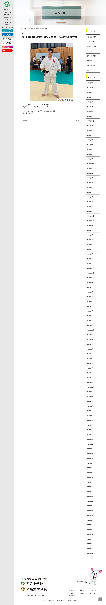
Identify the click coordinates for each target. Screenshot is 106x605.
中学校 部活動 (91, 42)
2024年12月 (90, 164)
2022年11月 (90, 278)
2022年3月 (90, 316)
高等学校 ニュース (92, 61)
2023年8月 (90, 235)
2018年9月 (90, 515)
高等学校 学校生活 (92, 51)
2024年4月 (90, 197)
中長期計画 (72, 595)
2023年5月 (90, 249)
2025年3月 (90, 149)
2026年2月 (90, 107)
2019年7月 (90, 468)
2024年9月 (90, 178)
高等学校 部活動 (92, 56)
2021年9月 (90, 344)
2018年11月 (90, 506)
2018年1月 (90, 553)
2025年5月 (90, 140)
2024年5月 (90, 192)
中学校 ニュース (91, 46)
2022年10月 (90, 282)
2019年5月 (90, 477)
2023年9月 (90, 230)
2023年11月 (90, 221)
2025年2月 (90, 154)
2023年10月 (90, 225)
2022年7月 (90, 297)
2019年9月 (90, 458)
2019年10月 (90, 453)
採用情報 (72, 593)
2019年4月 (90, 482)
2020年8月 (90, 406)
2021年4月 (90, 368)
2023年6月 (90, 244)
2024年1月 (90, 211)
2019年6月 (90, 472)
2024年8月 (90, 183)
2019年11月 (90, 449)
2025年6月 (90, 135)
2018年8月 (90, 520)
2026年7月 (90, 88)
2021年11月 (90, 335)
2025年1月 (90, 159)
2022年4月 (90, 311)
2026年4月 (90, 102)
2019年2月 (90, 491)
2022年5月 (90, 306)
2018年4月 (90, 539)
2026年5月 (90, 97)
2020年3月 (90, 430)
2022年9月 (90, 287)
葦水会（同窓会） (93, 593)
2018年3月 (90, 544)
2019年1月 (90, 496)
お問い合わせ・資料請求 (7, 27)
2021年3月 (90, 373)
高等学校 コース (91, 65)
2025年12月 (90, 111)
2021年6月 (90, 358)
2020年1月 (90, 439)
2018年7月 (90, 525)
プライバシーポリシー (94, 591)
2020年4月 (90, 425)
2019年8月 (90, 463)
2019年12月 (90, 444)
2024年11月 (90, 168)
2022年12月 (90, 273)
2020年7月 (90, 411)
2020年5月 (90, 420)
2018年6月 (90, 529)
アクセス (7, 24)
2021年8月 (90, 349)
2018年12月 (90, 501)
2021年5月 (90, 363)
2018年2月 (90, 548)
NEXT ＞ (78, 121)
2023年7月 (90, 240)
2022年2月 (90, 320)
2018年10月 (90, 510)
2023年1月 (90, 268)
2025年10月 (90, 121)
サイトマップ (72, 591)
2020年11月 (90, 392)
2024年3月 (90, 202)
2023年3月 (90, 259)
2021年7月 (90, 354)
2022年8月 (90, 292)
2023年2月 (90, 263)
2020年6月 (90, 415)
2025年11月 (90, 116)
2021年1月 (90, 382)
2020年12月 (90, 387)
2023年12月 (90, 216)
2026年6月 (90, 92)
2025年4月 (90, 145)
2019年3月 (90, 487)
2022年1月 (90, 325)
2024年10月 (90, 173)
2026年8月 (90, 83)
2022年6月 (90, 301)
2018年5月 (90, 534)
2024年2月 (90, 206)
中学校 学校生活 (92, 37)
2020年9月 (90, 401)
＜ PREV (24, 121)
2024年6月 (90, 187)
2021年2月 (90, 377)
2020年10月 (90, 396)
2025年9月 (90, 126)
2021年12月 (90, 330)
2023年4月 (90, 254)
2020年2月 (90, 434)
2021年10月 (90, 339)
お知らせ (89, 70)
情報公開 (82, 593)
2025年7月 (90, 130)
